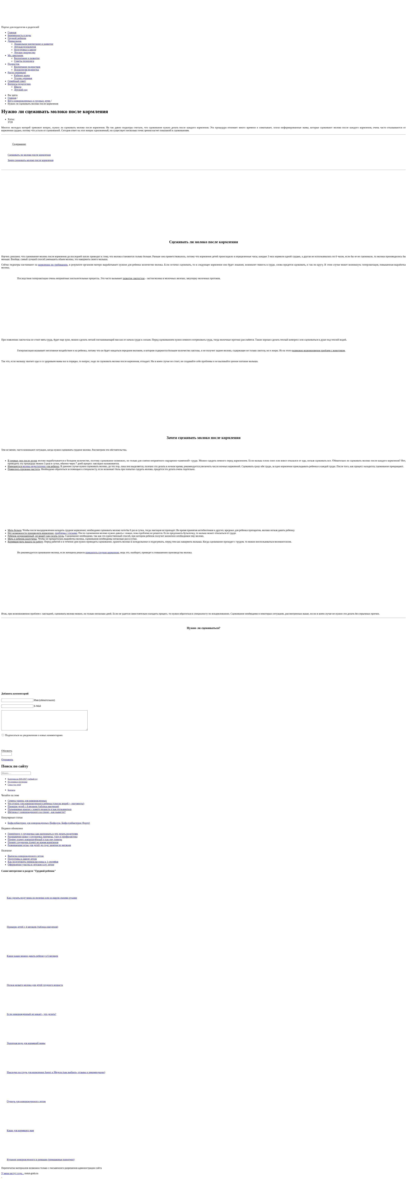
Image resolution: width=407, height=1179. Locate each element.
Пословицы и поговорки (17, 782)
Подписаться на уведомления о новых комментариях (34, 735)
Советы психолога (24, 61)
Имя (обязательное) (44, 700)
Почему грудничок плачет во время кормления (33, 842)
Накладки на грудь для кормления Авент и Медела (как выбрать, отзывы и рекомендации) (56, 1072)
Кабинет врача (22, 75)
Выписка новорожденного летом (26, 856)
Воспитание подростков (27, 66)
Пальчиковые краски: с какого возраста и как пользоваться (39, 809)
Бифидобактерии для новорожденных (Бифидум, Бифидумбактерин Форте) (49, 823)
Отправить (7, 759)
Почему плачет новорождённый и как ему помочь (35, 839)
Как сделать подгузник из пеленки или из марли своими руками (42, 897)
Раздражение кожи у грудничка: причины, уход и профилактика (42, 836)
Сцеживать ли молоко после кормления (29, 155)
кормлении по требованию (53, 264)
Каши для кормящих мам (20, 1130)
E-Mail (37, 706)
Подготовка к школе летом (22, 859)
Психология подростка (26, 69)
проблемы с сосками (66, 533)
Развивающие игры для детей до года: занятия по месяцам (39, 845)
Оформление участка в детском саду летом (31, 864)
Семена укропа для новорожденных (27, 800)
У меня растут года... (12, 1173)
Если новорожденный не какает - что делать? (31, 1014)
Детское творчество (24, 52)
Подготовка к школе (25, 49)
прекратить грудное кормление (102, 552)
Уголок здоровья (23, 78)
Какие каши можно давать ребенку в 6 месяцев (32, 956)
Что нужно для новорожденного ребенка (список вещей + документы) (46, 803)
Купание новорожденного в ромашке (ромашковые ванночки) (40, 1159)
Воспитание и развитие (27, 58)
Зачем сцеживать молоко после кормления (30, 160)
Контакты (11, 790)
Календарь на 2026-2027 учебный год (22, 779)
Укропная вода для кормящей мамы (26, 1043)
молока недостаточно (34, 466)
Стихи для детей (14, 785)
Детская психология (25, 46)
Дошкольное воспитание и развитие (33, 44)
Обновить (6, 750)
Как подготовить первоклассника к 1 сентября (33, 861)
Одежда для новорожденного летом (26, 1101)
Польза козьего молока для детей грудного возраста (35, 985)
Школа (17, 86)
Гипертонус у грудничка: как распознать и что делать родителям (43, 833)
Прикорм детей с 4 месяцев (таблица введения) (33, 806)
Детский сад (20, 89)
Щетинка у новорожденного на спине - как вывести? (37, 812)
